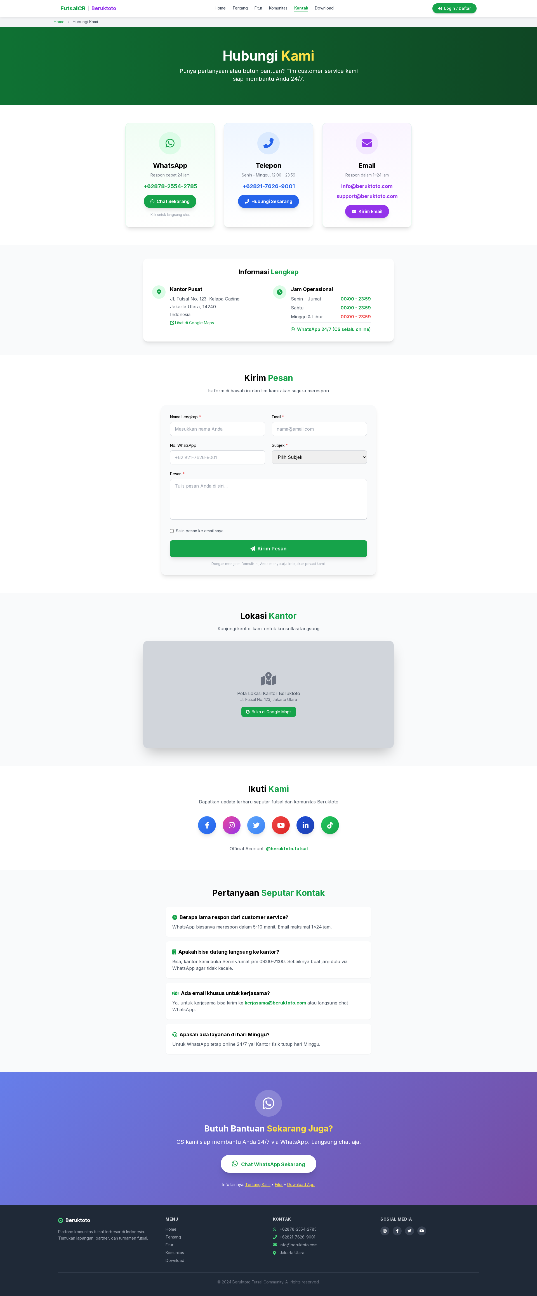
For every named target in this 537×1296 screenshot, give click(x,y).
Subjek (280, 445)
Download (324, 8)
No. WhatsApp (183, 445)
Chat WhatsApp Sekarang (272, 1164)
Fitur (258, 8)
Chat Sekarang (173, 201)
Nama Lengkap (185, 416)
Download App (301, 1184)
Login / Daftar (457, 8)
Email (278, 416)
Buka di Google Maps (271, 711)
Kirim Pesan (272, 549)
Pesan (177, 473)
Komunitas (278, 8)
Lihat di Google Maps (194, 322)
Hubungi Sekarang (271, 201)
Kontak (301, 8)
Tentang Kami (257, 1184)
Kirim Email (370, 211)
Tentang (240, 8)
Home (220, 8)
